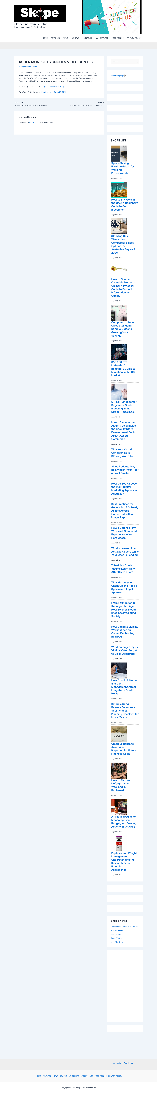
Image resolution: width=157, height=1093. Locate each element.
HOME (38, 1076)
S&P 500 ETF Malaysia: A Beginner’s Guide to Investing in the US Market (123, 369)
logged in (33, 123)
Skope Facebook (117, 931)
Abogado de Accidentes (123, 1063)
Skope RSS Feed (117, 935)
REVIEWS (63, 1076)
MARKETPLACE (87, 1076)
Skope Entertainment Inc (30, 24)
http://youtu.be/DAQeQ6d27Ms (53, 93)
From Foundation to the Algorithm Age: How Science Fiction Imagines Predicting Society (124, 610)
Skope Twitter (116, 939)
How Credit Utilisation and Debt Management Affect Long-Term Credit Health (124, 687)
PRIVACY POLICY (115, 1076)
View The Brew (117, 942)
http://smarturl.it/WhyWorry (53, 87)
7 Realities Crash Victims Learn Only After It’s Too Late (123, 569)
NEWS (55, 1076)
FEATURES (47, 1076)
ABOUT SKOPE (101, 1076)
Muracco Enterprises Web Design (124, 927)
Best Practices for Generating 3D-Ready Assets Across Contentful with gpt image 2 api (124, 511)
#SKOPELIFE (74, 1076)
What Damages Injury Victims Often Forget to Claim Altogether (124, 651)
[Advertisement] (127, 986)
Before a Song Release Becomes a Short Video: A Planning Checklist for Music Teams (125, 711)
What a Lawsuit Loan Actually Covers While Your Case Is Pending (125, 552)
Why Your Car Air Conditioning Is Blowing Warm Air (122, 453)
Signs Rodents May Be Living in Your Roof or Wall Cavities (125, 470)
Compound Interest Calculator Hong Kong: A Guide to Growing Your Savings (123, 329)
